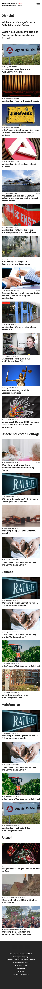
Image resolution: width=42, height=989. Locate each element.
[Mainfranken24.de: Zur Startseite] (12, 4)
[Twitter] (21, 947)
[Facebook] (14, 947)
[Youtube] (27, 947)
